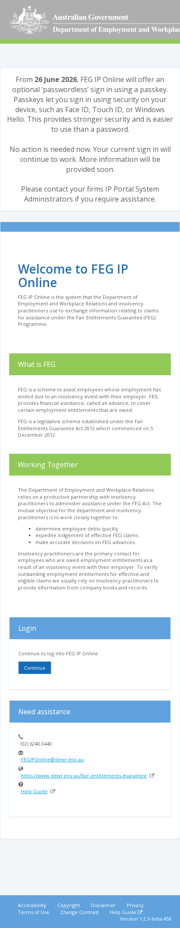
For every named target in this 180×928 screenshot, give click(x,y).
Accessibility (32, 905)
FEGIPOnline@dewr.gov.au (52, 759)
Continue (34, 667)
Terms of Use (33, 912)
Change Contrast (79, 912)
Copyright (68, 905)
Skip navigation (65, 7)
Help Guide (34, 791)
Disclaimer (103, 905)
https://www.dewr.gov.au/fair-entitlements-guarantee (84, 775)
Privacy (135, 905)
